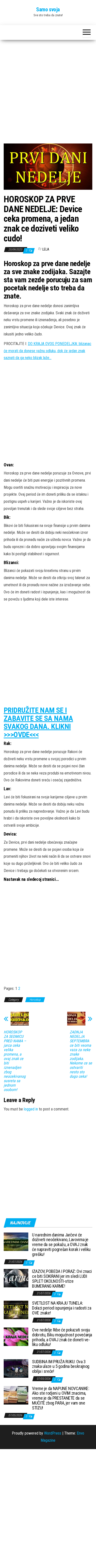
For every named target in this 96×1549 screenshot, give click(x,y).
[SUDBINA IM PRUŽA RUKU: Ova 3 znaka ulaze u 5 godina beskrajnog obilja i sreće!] (16, 1368)
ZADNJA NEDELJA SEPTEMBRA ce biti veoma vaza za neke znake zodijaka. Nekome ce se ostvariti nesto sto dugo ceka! (81, 1054)
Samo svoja (48, 9)
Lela (45, 249)
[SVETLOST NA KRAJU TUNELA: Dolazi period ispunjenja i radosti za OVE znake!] (16, 1309)
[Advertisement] (48, 94)
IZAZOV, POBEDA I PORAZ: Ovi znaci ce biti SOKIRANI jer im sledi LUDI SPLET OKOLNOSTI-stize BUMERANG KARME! (62, 1278)
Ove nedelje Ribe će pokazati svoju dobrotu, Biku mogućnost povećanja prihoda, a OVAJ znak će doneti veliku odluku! (62, 1337)
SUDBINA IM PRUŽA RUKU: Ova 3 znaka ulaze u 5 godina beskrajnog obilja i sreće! (60, 1366)
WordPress (52, 1433)
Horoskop (35, 999)
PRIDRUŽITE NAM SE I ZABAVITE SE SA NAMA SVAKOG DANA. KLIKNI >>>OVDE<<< (38, 722)
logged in (31, 1109)
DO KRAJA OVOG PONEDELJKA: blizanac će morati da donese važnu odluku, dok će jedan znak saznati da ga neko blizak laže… (47, 350)
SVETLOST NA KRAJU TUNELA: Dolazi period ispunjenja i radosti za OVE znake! (61, 1307)
